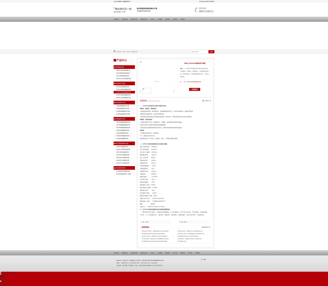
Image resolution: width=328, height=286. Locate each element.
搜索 (211, 52)
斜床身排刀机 (143, 19)
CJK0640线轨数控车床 (122, 138)
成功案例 (160, 19)
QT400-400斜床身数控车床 (123, 89)
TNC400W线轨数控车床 (122, 130)
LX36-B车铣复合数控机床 (123, 73)
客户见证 (175, 253)
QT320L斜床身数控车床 (122, 86)
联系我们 (212, 1)
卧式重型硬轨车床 (122, 143)
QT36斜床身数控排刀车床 (123, 111)
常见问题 (201, 1)
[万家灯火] (131, 265)
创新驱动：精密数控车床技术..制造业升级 (190, 238)
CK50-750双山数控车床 (122, 152)
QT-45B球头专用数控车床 (123, 171)
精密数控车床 (182, 241)
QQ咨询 (2, 276)
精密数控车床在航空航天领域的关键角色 (154, 233)
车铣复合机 (125, 19)
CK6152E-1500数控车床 (122, 163)
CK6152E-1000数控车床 (122, 155)
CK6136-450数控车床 (122, 146)
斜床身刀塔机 (134, 19)
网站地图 (155, 260)
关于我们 (190, 253)
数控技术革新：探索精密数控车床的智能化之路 (191, 233)
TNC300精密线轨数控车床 (123, 122)
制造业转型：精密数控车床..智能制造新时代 (191, 231)
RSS (159, 260)
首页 (123, 51)
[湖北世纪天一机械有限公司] (123, 9)
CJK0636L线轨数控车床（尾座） (125, 135)
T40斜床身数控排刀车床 (122, 108)
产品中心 (152, 19)
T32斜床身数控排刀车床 (122, 105)
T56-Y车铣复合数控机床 (122, 75)
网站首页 (116, 19)
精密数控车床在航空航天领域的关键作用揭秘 (155, 241)
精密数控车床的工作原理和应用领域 (188, 236)
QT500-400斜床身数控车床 (123, 95)
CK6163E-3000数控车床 (122, 157)
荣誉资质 (167, 19)
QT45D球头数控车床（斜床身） (124, 174)
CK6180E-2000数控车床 (122, 160)
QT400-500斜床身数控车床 (123, 92)
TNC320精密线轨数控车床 (123, 125)
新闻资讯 (175, 19)
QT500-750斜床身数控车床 (123, 97)
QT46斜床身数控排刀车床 (123, 114)
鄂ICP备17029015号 (147, 260)
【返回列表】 (204, 227)
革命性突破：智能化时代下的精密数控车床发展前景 (157, 238)
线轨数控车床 (120, 119)
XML (162, 260)
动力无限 (124, 265)
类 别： (183, 81)
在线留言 (206, 1)
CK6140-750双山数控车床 (123, 149)
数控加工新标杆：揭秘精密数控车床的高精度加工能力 (157, 231)
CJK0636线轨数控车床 (122, 133)
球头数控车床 (120, 168)
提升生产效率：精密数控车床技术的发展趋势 (155, 236)
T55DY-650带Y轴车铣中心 (123, 70)
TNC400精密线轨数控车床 (123, 127)
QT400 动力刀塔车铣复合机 (123, 78)
